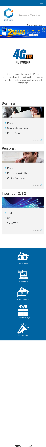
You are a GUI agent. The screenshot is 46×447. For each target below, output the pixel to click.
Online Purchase (16, 178)
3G (8, 218)
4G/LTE (11, 212)
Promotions (13, 133)
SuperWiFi (13, 223)
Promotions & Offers (18, 172)
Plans (10, 122)
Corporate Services (17, 127)
